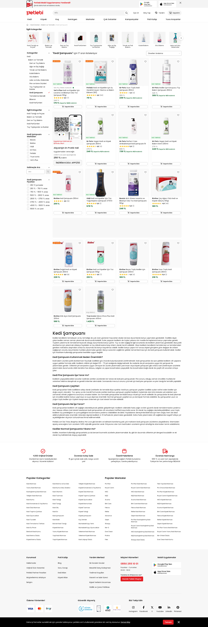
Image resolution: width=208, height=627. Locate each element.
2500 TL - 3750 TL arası (39, 198)
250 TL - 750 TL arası (38, 188)
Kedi (29, 19)
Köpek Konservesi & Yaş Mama (90, 488)
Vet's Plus (34, 160)
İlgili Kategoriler (34, 110)
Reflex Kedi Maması (138, 512)
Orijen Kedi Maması (138, 516)
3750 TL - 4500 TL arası (40, 202)
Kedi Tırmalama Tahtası (35, 524)
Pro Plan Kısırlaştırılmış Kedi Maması (140, 521)
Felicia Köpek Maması (165, 516)
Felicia (107, 508)
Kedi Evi (55, 512)
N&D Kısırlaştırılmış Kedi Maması (142, 536)
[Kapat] (180, 3)
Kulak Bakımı (34, 73)
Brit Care (108, 504)
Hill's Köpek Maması (164, 500)
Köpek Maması (58, 528)
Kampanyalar (131, 19)
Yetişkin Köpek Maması (87, 484)
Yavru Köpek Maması (60, 532)
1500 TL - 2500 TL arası (39, 195)
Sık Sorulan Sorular (96, 563)
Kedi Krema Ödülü (33, 536)
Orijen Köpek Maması (164, 524)
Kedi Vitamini (57, 492)
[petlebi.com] (27, 25)
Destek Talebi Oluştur (131, 579)
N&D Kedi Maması (137, 496)
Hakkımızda (31, 563)
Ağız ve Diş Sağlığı (36, 66)
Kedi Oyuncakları (32, 516)
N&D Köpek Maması (164, 504)
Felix (106, 539)
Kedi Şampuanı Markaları (34, 135)
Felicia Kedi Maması (138, 508)
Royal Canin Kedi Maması (140, 488)
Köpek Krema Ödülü (33, 539)
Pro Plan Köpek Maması (165, 492)
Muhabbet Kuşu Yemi (86, 524)
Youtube (160, 611)
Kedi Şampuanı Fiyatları (34, 180)
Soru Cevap (63, 568)
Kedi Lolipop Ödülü (85, 539)
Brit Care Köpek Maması (166, 512)
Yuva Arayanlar (173, 19)
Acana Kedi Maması (138, 500)
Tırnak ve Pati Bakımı (38, 70)
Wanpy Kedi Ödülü (138, 540)
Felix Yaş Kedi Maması (165, 484)
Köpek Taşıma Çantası (87, 496)
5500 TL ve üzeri (37, 209)
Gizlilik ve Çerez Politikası (99, 587)
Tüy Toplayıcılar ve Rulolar (37, 88)
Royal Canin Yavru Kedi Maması (169, 532)
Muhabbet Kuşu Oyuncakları (89, 528)
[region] (38, 141)
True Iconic (35, 156)
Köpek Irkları (63, 577)
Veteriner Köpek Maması (87, 536)
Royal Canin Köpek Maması (167, 496)
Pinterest (178, 611)
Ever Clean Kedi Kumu (165, 539)
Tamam (168, 622)
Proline (107, 536)
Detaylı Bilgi (125, 622)
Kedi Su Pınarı (31, 528)
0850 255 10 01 (129, 563)
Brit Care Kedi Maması (139, 504)
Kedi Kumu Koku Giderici (61, 488)
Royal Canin (109, 488)
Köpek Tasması (84, 508)
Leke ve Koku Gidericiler (39, 80)
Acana (107, 500)
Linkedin (169, 611)
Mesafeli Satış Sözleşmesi (99, 568)
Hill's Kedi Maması (137, 492)
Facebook (144, 611)
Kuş (57, 19)
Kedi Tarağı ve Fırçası (35, 113)
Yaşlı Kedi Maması (59, 536)
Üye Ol (136, 13)
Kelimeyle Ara (33, 167)
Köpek (44, 19)
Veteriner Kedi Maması (87, 532)
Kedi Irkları (62, 572)
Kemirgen (72, 19)
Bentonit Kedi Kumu (33, 532)
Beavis (33, 140)
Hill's (106, 492)
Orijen (107, 520)
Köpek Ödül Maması (86, 492)
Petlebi (33, 153)
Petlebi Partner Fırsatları (36, 572)
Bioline (33, 143)
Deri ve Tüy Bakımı (37, 63)
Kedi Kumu (30, 500)
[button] (181, 38)
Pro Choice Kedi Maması (166, 488)
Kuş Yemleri (83, 520)
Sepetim (176, 13)
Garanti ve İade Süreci (98, 577)
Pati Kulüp (152, 19)
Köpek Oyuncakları (85, 500)
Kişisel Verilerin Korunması (100, 582)
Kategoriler (32, 53)
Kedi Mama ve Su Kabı (61, 484)
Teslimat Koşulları (96, 572)
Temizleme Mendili (37, 96)
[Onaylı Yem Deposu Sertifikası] (99, 609)
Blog (59, 563)
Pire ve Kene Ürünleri (37, 83)
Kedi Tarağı (57, 504)
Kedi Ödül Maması (33, 508)
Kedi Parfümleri (35, 103)
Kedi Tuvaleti (31, 520)
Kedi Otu (56, 508)
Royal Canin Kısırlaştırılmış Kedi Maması (142, 527)
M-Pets (33, 150)
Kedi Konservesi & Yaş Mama (37, 504)
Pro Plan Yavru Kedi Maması (167, 528)
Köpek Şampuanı (85, 516)
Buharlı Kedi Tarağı (59, 524)
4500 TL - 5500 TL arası (40, 205)
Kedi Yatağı (57, 500)
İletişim (29, 582)
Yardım (162, 13)
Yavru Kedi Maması (33, 488)
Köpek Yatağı (83, 512)
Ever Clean (109, 532)
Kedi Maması (31, 484)
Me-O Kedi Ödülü (163, 536)
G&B (32, 146)
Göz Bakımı (34, 77)
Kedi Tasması (58, 496)
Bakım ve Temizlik (35, 60)
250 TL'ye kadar (36, 185)
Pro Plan (108, 484)
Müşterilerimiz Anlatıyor (36, 577)
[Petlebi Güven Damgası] (85, 609)
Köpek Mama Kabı (85, 504)
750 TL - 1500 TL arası (39, 192)
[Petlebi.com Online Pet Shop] (34, 12)
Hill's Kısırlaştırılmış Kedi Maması (142, 532)
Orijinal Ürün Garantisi (35, 568)
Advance (108, 516)
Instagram (133, 611)
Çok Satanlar (110, 19)
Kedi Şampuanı (58, 516)
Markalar (90, 19)
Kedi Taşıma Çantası (34, 512)
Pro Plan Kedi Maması (139, 484)
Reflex (107, 512)
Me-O (107, 528)
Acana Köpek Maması (165, 508)
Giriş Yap (146, 13)
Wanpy (107, 524)
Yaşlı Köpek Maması (60, 539)
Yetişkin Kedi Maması (34, 496)
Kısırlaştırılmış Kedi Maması (36, 492)
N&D (106, 496)
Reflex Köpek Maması (164, 520)
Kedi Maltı (56, 520)
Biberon (32, 99)
